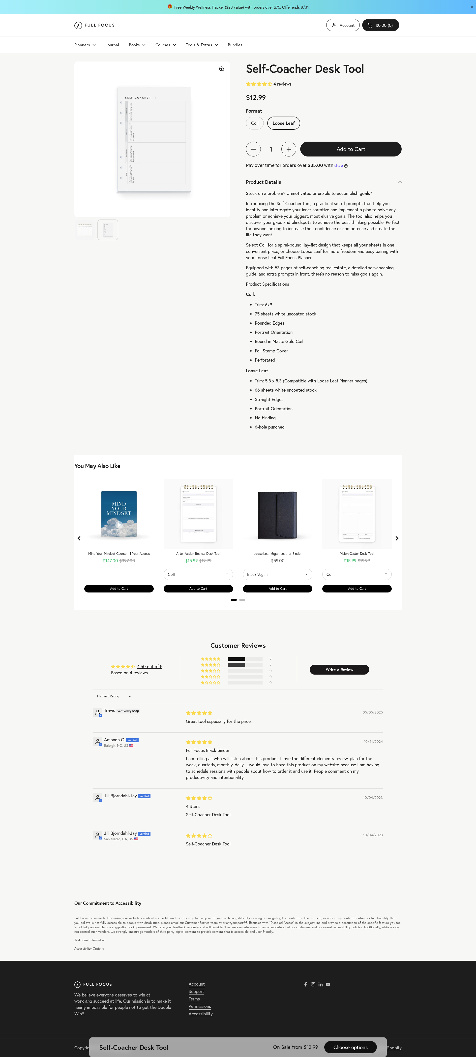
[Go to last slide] (79, 538)
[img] (199, 713)
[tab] (234, 600)
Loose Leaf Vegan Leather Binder (278, 553)
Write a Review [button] (339, 669)
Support (196, 991)
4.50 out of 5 (149, 666)
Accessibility (201, 1014)
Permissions (200, 1006)
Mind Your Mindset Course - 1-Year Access (118, 553)
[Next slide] (397, 538)
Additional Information (90, 940)
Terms (194, 999)
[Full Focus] (94, 25)
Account (347, 25)
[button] (259, 84)
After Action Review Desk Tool (198, 553)
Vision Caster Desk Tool (357, 553)
